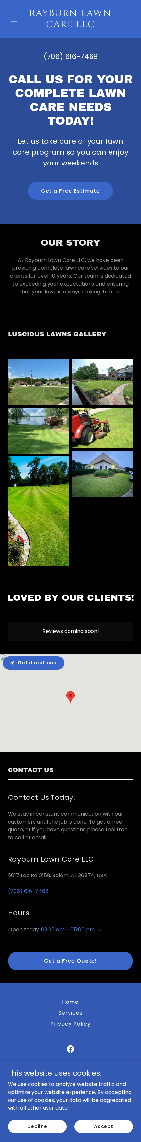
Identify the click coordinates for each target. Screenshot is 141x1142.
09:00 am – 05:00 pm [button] (68, 929)
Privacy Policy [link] (70, 1024)
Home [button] (70, 1002)
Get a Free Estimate (70, 191)
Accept (103, 1126)
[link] (70, 25)
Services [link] (70, 1013)
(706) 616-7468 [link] (71, 56)
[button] (17, 19)
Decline (37, 1126)
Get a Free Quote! (70, 961)
